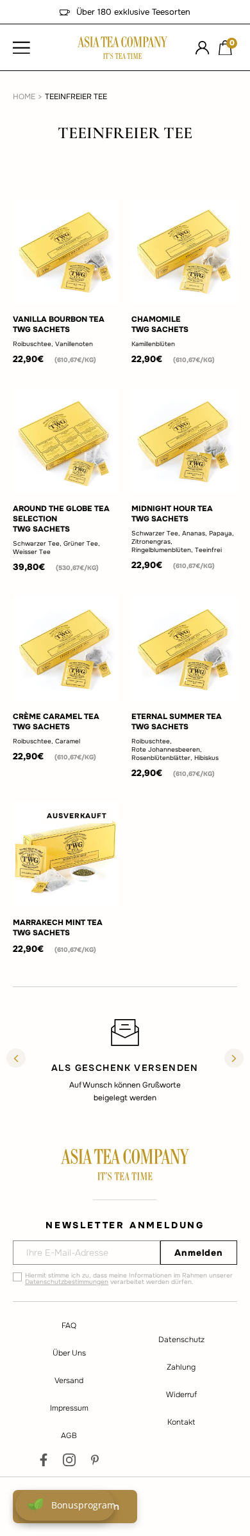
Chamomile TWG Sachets (159, 324)
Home (24, 96)
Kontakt (181, 1422)
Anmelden (198, 1252)
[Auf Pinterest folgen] (94, 1459)
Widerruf (181, 1395)
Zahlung (181, 1367)
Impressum (69, 1408)
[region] (125, 1060)
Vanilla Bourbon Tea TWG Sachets (58, 324)
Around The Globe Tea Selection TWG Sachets (61, 518)
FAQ (69, 1325)
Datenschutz (181, 1339)
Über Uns (69, 1353)
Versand (68, 1380)
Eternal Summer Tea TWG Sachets (176, 721)
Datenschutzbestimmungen (66, 1282)
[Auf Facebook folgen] (43, 1459)
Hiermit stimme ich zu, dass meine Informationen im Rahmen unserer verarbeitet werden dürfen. (129, 1278)
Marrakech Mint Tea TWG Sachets (58, 927)
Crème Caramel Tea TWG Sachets (56, 721)
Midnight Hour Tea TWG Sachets (172, 513)
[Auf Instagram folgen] (69, 1459)
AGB (69, 1435)
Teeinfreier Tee (76, 96)
